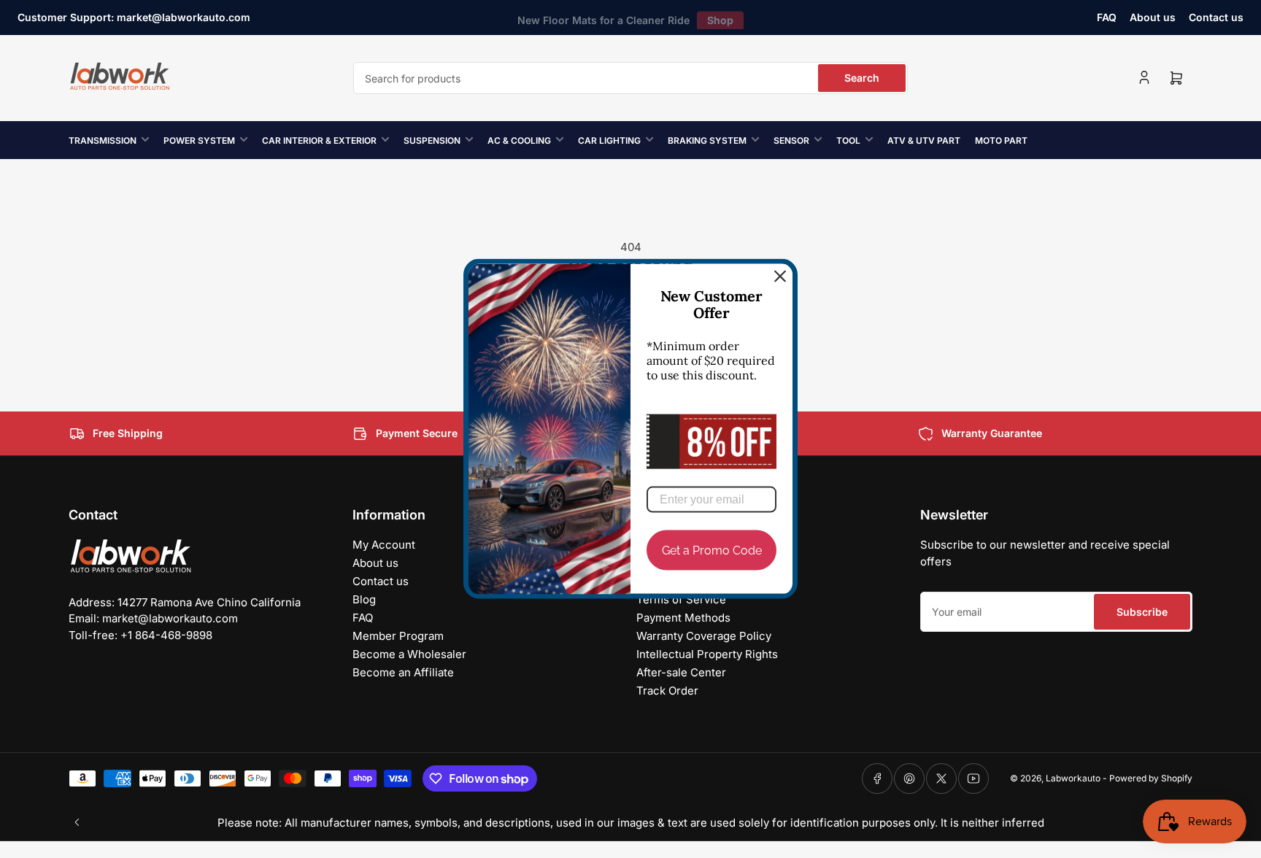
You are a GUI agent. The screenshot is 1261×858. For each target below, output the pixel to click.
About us (1153, 17)
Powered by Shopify (1150, 778)
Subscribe (1142, 612)
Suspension (432, 140)
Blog (364, 599)
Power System (199, 140)
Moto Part (1001, 140)
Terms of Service (681, 599)
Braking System (707, 140)
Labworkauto (1073, 778)
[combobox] (630, 78)
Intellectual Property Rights (707, 654)
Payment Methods (683, 618)
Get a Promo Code (712, 550)
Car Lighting (609, 140)
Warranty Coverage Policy (703, 636)
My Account (383, 545)
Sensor (791, 140)
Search (861, 78)
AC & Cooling (519, 140)
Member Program (398, 636)
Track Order (667, 690)
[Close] (780, 276)
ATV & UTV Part (923, 140)
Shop (720, 17)
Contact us (1216, 17)
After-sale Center (681, 672)
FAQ (1107, 17)
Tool (848, 140)
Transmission (102, 140)
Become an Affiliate (403, 672)
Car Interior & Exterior (319, 140)
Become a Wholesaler (409, 654)
